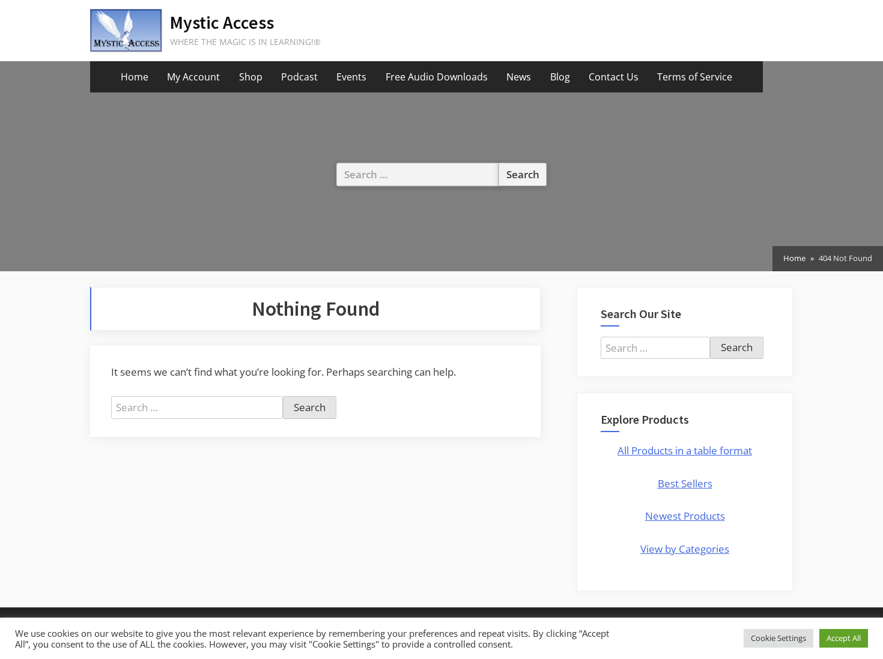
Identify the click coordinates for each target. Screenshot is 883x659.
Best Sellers (685, 483)
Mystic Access (222, 22)
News (518, 76)
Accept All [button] (844, 638)
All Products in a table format (684, 450)
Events (351, 76)
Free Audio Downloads (437, 76)
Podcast (299, 76)
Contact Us (614, 76)
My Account (193, 76)
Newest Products (685, 516)
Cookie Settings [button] (778, 638)
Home (134, 76)
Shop (250, 76)
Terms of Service (694, 76)
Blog (560, 76)
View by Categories (684, 549)
